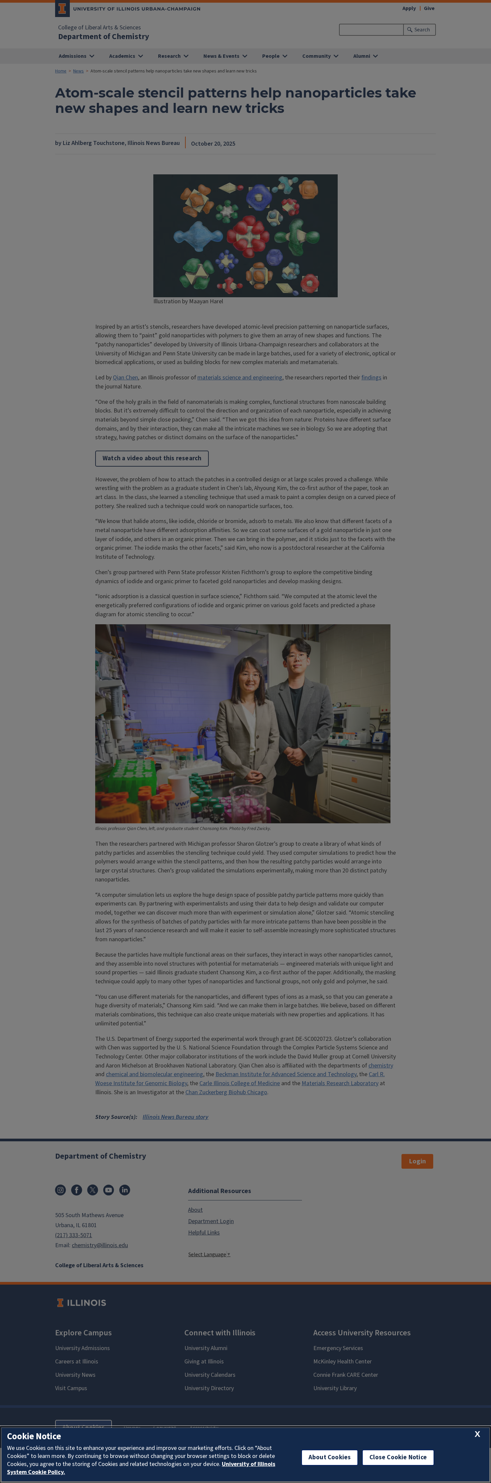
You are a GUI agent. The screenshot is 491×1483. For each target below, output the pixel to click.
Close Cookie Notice (398, 1457)
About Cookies (330, 1457)
